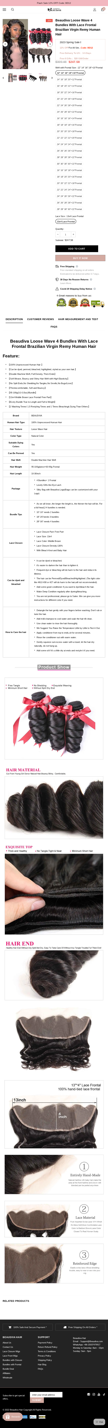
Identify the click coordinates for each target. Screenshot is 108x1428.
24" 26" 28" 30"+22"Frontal (69, 112)
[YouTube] (98, 1394)
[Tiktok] (103, 1394)
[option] (28, 44)
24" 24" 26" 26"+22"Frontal (69, 196)
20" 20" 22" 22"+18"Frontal (69, 183)
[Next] (50, 44)
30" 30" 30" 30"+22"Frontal (69, 164)
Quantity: (59, 229)
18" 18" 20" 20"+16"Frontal (69, 177)
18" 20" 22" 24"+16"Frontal (69, 92)
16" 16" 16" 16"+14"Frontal (69, 118)
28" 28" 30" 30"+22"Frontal (69, 209)
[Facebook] (88, 1394)
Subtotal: (59, 240)
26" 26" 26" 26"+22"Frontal (69, 151)
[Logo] (54, 9)
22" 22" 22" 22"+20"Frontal (69, 138)
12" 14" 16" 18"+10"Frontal (70, 73)
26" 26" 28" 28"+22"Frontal (69, 202)
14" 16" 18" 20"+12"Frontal (69, 79)
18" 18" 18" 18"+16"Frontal (69, 125)
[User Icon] (94, 9)
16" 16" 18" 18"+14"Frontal (69, 170)
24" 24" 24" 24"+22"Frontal (69, 144)
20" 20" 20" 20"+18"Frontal (69, 131)
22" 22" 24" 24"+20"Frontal (69, 190)
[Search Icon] (15, 9)
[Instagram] (93, 1394)
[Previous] (5, 44)
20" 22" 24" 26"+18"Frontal (69, 99)
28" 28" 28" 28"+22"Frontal (69, 157)
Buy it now (80, 258)
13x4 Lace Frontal (66, 221)
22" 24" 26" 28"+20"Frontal (69, 105)
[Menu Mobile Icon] (4, 9)
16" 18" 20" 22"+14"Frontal (69, 86)
